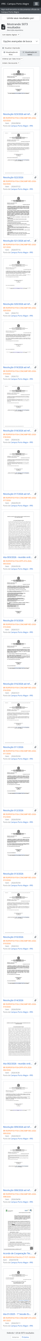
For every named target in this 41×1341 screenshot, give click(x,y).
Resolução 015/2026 (13, 620)
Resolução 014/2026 (13, 1000)
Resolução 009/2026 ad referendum (17, 1127)
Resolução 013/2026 (13, 873)
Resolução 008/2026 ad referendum (17, 1190)
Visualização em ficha (12, 53)
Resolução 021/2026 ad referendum (17, 240)
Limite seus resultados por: (20, 18)
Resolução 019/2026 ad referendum (17, 367)
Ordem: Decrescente (10, 63)
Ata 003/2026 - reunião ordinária (17, 557)
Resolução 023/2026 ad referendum (17, 114)
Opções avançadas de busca (17, 41)
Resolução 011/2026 (13, 747)
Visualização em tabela (31, 53)
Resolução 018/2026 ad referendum (17, 430)
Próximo (25, 1337)
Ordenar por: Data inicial (11, 59)
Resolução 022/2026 (13, 177)
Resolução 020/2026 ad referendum (17, 304)
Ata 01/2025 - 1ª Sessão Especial (17, 1314)
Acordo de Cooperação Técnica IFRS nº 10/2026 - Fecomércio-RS (17, 1253)
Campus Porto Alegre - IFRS (22, 126)
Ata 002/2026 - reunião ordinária (17, 1063)
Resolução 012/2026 (13, 810)
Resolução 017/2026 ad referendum (17, 494)
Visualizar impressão (12, 48)
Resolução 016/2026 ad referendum (17, 684)
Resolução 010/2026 (13, 937)
